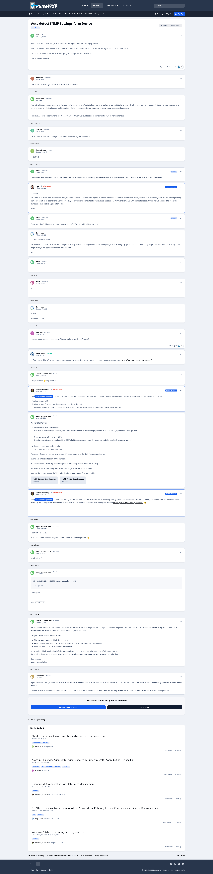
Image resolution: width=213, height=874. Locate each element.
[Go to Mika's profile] (32, 262)
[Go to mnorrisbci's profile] (32, 99)
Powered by (174, 870)
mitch (38, 282)
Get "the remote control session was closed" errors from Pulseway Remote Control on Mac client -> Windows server (95, 808)
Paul (37, 186)
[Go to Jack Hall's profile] (32, 333)
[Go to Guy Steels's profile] (33, 818)
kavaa (38, 35)
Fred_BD (38, 770)
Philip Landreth (172, 67)
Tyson (162, 67)
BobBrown (35, 763)
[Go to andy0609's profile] (32, 79)
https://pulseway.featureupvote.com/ (137, 360)
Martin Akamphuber (43, 374)
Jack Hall (39, 332)
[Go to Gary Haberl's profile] (32, 234)
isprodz (34, 811)
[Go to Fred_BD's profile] (33, 770)
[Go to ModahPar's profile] (32, 677)
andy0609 (39, 78)
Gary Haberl (40, 233)
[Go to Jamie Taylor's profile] (32, 354)
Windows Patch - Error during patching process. (58, 832)
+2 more (65, 766)
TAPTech (39, 130)
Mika (38, 261)
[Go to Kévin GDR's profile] (33, 746)
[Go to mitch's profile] (32, 283)
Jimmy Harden (41, 150)
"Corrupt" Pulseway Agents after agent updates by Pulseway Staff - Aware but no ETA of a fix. (82, 760)
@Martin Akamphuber (44, 396)
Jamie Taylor (173, 346)
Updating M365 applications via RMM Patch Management (63, 784)
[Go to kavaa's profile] (32, 36)
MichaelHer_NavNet (39, 835)
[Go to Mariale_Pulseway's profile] (32, 390)
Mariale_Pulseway (42, 389)
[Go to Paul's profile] (32, 187)
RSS (52, 870)
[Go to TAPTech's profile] (32, 131)
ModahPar (40, 676)
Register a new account (68, 707)
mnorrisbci (40, 98)
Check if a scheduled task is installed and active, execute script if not (69, 736)
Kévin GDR (36, 739)
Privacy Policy (34, 870)
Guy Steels (39, 818)
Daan (34, 787)
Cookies (43, 870)
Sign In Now (145, 707)
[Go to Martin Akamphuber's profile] (32, 375)
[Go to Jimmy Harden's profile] (32, 151)
